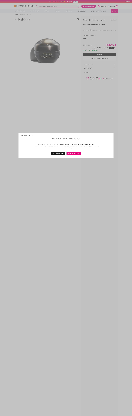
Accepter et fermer (73, 153)
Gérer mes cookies (58, 153)
